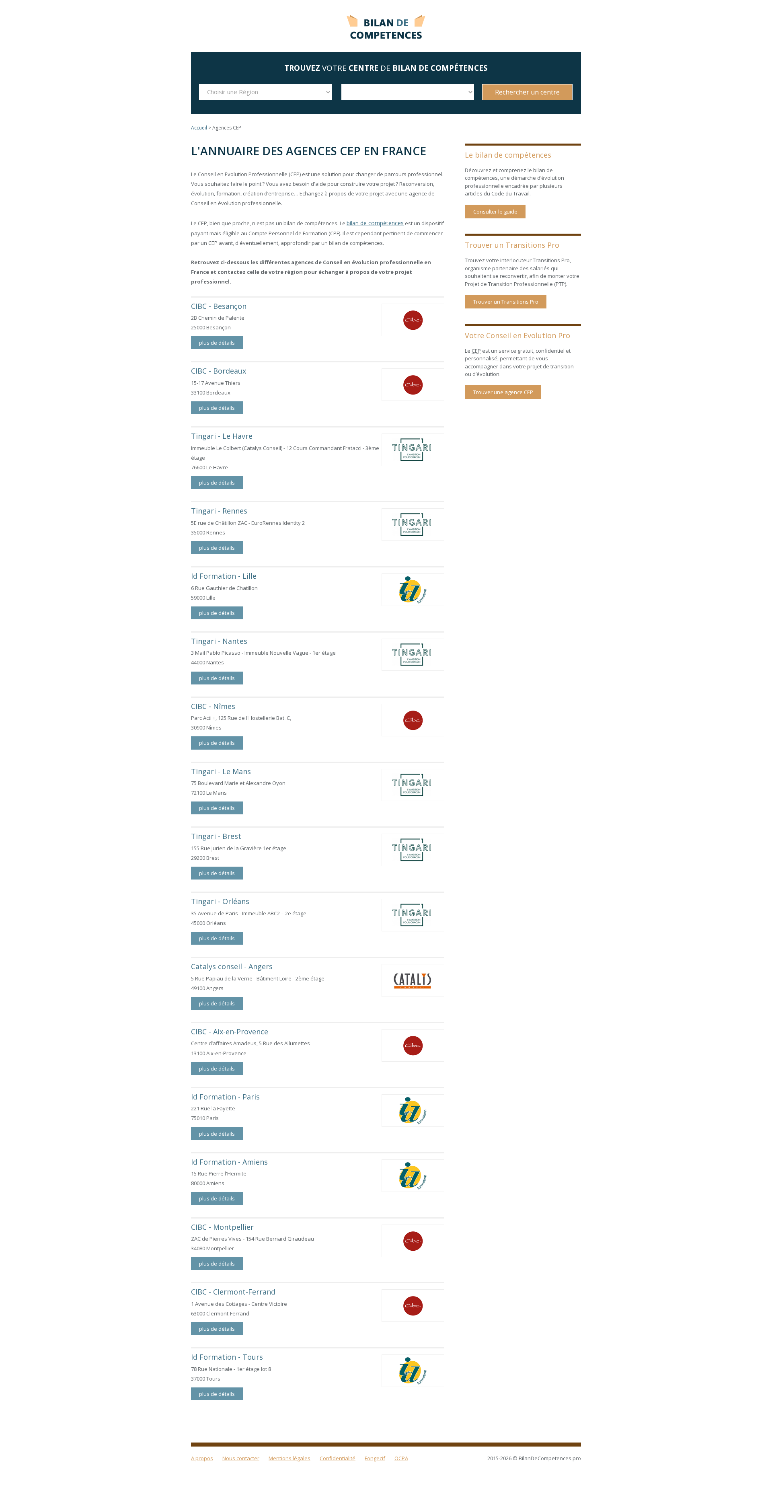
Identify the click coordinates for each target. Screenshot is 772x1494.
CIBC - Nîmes (213, 705)
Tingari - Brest (216, 836)
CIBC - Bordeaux (218, 370)
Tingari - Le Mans (221, 770)
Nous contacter (240, 1457)
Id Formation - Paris (225, 1096)
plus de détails (217, 341)
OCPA (401, 1457)
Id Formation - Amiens (229, 1161)
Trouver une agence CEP (503, 392)
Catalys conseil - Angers (232, 965)
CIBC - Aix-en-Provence (229, 1031)
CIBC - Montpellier (222, 1226)
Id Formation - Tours (227, 1356)
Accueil (199, 127)
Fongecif (375, 1457)
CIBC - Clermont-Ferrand (233, 1291)
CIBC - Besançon (218, 305)
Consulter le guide (495, 211)
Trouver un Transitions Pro (505, 301)
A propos (202, 1457)
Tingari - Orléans (220, 900)
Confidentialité (337, 1457)
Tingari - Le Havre (222, 435)
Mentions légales (289, 1457)
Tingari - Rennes (219, 510)
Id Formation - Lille (224, 575)
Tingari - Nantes (219, 640)
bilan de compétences (373, 222)
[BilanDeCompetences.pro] (386, 25)
